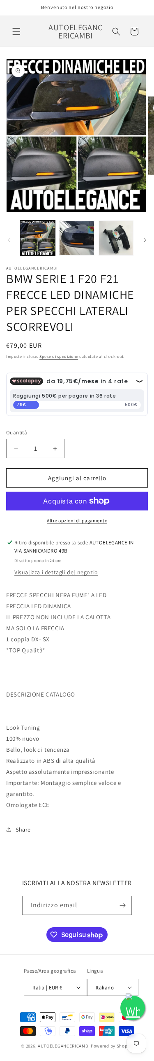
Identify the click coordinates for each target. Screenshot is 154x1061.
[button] (16, 31)
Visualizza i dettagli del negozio (56, 572)
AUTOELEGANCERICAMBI (64, 1046)
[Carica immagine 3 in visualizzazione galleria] (116, 237)
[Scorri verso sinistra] (9, 240)
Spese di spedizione (58, 356)
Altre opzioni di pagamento (77, 520)
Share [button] (23, 829)
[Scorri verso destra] (145, 240)
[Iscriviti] (122, 905)
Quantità (16, 432)
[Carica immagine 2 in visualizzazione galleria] (76, 237)
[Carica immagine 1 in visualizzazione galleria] (37, 237)
